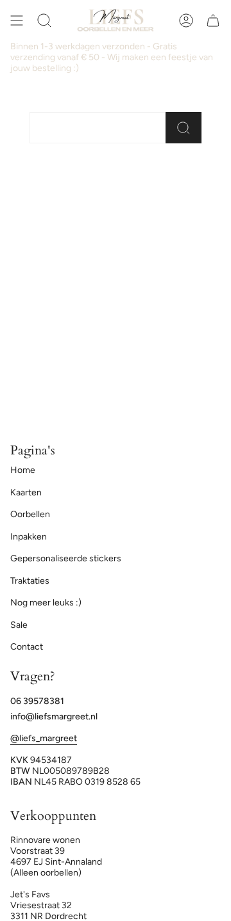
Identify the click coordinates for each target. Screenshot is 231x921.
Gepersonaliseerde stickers (65, 558)
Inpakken (28, 536)
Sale (19, 625)
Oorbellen (30, 514)
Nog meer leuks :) (45, 602)
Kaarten (26, 492)
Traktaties (29, 580)
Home (22, 470)
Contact (26, 646)
